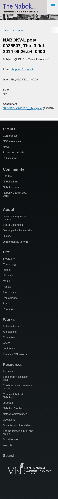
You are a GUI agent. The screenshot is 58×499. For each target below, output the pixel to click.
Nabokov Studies (13, 408)
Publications (10, 158)
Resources (12, 364)
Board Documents (13, 224)
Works (9, 319)
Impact (6, 269)
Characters (9, 337)
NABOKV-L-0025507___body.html (22, 108)
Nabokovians (10, 181)
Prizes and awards (13, 152)
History (7, 236)
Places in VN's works (15, 354)
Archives (8, 371)
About (8, 209)
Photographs (10, 298)
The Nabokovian (24, 6)
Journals (8, 402)
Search (9, 455)
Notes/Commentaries (15, 414)
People (7, 286)
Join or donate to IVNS (16, 241)
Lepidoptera (10, 348)
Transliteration (11, 439)
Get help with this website (17, 230)
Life (6, 252)
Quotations (9, 419)
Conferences (10, 135)
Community (13, 169)
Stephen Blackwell (22, 69)
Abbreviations (11, 326)
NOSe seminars (12, 141)
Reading (8, 309)
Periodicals (9, 292)
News (21, 30)
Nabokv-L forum (12, 187)
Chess (6, 343)
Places (7, 303)
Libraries (8, 275)
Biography (9, 258)
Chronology (9, 264)
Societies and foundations (18, 425)
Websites (8, 445)
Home (6, 30)
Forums (7, 176)
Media (6, 281)
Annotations (10, 331)
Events (9, 129)
